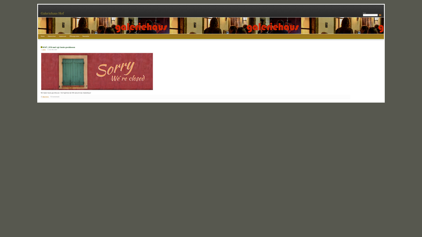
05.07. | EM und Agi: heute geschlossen (59, 47)
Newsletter (85, 36)
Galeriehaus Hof (52, 13)
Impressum (62, 36)
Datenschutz (52, 36)
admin (44, 49)
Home (43, 36)
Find (364, 13)
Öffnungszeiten (74, 36)
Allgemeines (45, 96)
